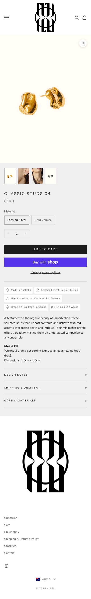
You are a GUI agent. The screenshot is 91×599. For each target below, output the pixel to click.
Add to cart (46, 249)
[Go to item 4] (51, 176)
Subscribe (10, 518)
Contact (9, 553)
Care (7, 525)
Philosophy (11, 532)
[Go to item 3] (37, 176)
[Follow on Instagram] (6, 566)
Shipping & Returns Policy (21, 539)
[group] (45, 461)
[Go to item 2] (24, 176)
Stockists (10, 546)
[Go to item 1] (10, 176)
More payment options (46, 272)
